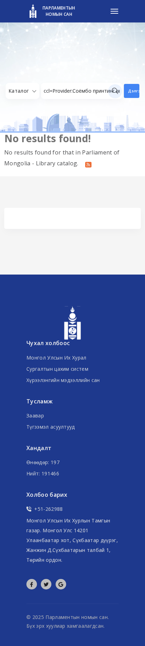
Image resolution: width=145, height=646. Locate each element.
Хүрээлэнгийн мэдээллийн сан (63, 380)
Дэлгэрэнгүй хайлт (133, 90)
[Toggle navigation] (114, 11)
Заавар (35, 415)
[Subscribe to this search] (88, 164)
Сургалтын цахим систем (57, 368)
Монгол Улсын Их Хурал (56, 357)
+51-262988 (48, 509)
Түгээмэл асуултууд (50, 426)
